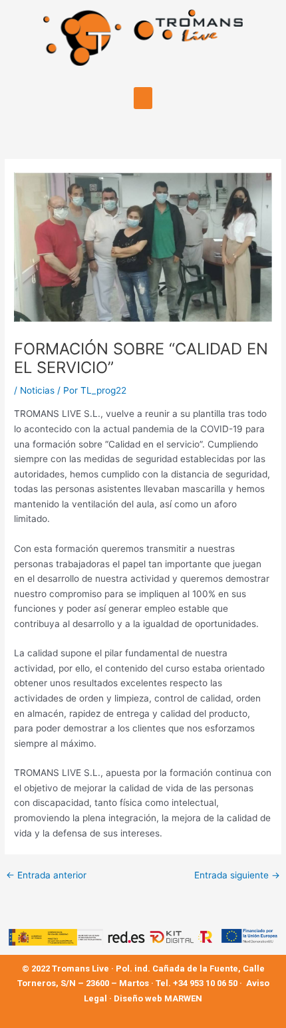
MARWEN (183, 998)
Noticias (37, 390)
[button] (143, 98)
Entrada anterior (46, 875)
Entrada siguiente (237, 875)
